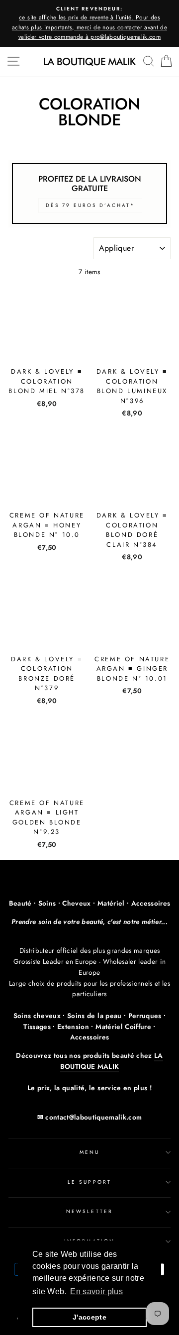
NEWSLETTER (89, 1211)
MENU (89, 1152)
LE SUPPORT (89, 1182)
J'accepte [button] (89, 1317)
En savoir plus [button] (96, 1291)
